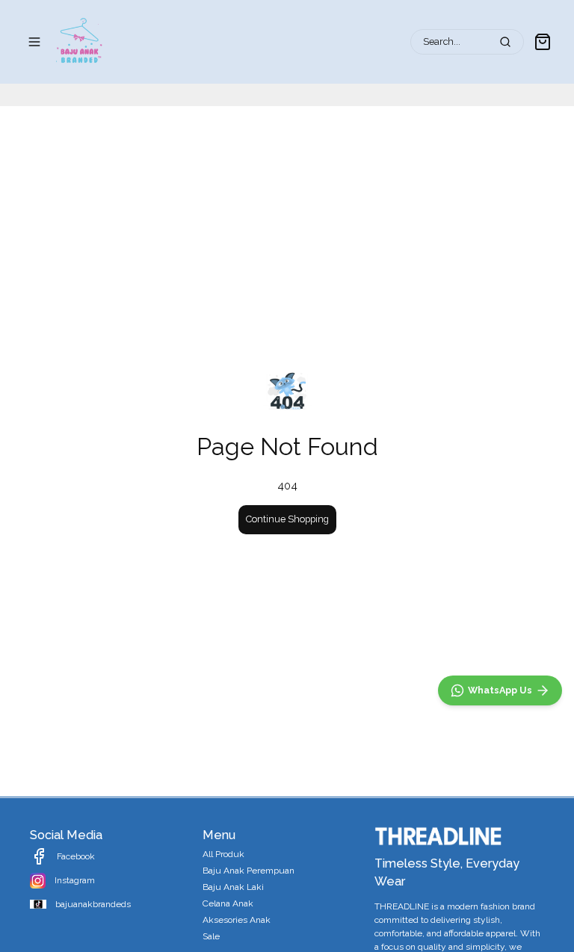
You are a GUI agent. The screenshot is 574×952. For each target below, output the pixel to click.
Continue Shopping (287, 519)
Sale (211, 936)
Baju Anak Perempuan (248, 870)
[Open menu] (34, 42)
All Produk (223, 854)
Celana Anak (228, 903)
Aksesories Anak (237, 920)
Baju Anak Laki (233, 887)
